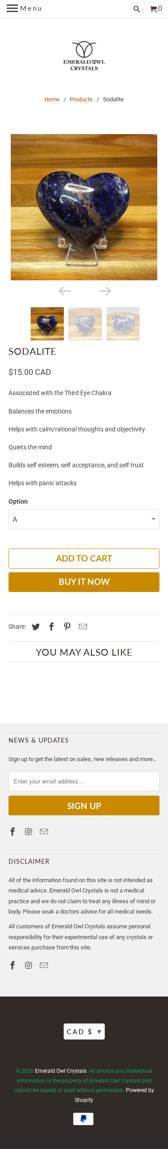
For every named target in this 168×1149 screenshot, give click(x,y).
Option (18, 501)
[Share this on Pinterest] (66, 626)
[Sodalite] (84, 207)
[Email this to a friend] (81, 626)
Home (52, 99)
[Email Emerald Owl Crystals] (45, 831)
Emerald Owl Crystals (60, 1071)
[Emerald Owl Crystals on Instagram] (29, 831)
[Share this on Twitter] (34, 626)
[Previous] (63, 290)
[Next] (104, 290)
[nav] (25, 9)
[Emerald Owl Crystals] (84, 57)
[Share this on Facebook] (50, 626)
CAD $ (85, 1031)
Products (81, 99)
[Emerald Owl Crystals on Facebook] (13, 831)
